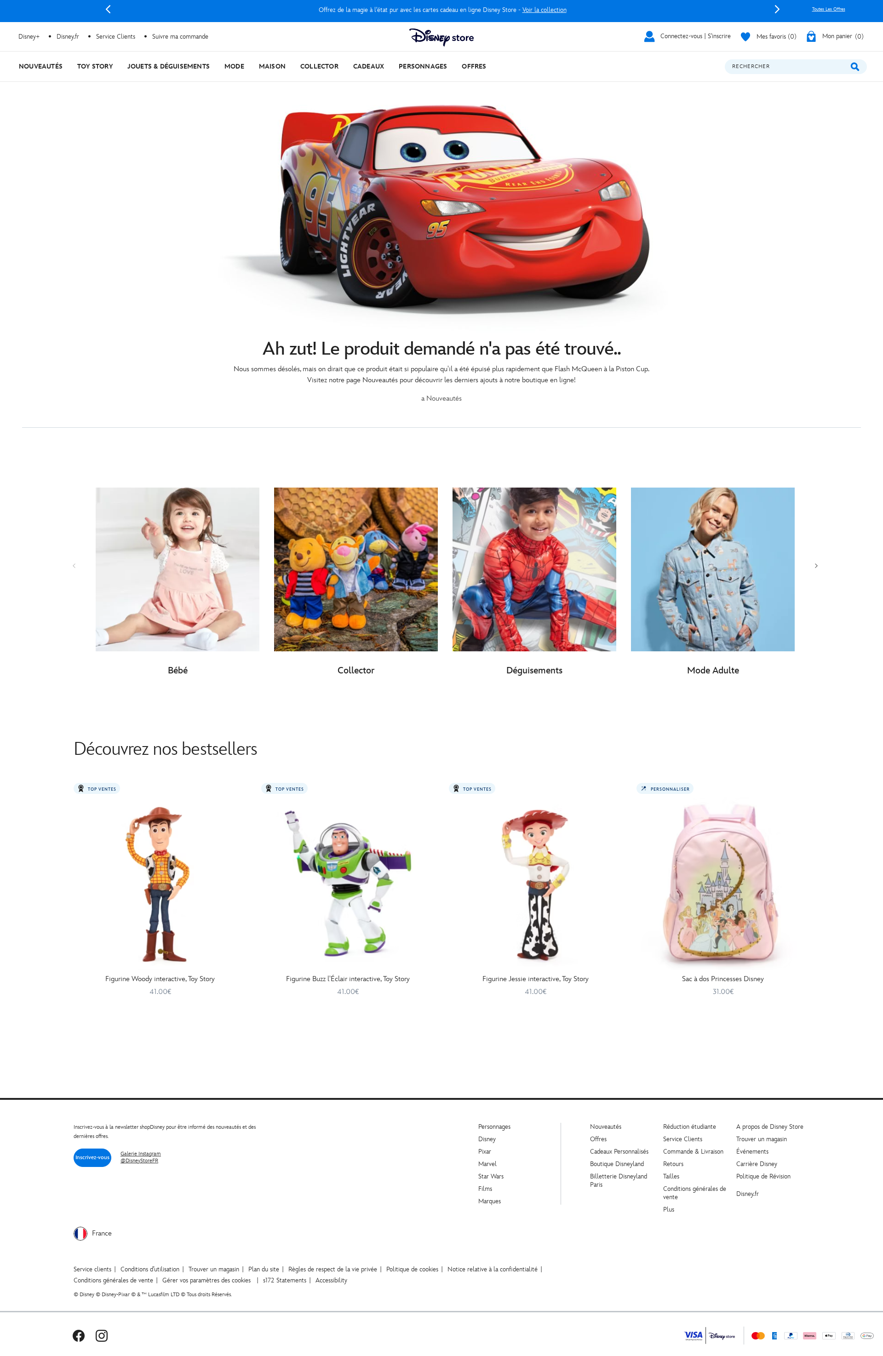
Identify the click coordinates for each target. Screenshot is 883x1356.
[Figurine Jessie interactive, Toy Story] (535, 883)
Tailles (671, 1176)
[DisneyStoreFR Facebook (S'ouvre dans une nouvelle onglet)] (79, 1335)
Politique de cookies (412, 1269)
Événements (752, 1151)
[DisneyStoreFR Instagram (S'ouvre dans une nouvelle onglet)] (102, 1335)
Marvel (487, 1164)
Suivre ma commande (180, 36)
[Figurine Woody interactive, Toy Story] (160, 883)
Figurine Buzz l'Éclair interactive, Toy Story (348, 979)
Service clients (92, 1269)
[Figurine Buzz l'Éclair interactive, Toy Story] (347, 883)
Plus (668, 1209)
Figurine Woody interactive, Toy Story (160, 979)
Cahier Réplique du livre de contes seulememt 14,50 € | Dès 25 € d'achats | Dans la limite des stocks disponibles (443, 10)
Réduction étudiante (689, 1127)
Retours (673, 1164)
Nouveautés (605, 1127)
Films (485, 1189)
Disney (487, 1139)
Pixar (484, 1151)
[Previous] (108, 9)
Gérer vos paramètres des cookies (206, 1280)
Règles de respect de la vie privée (332, 1269)
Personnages (494, 1127)
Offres (598, 1139)
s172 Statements (284, 1280)
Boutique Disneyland (617, 1164)
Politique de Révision (763, 1176)
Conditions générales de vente (113, 1280)
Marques (489, 1201)
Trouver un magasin (761, 1139)
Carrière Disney (756, 1164)
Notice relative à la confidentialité (492, 1269)
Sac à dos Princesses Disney (723, 979)
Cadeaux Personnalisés (619, 1151)
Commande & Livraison (693, 1151)
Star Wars (491, 1176)
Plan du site (263, 1269)
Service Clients (115, 36)
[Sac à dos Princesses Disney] (722, 883)
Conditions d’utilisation (149, 1269)
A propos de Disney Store (769, 1127)
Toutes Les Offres (828, 9)
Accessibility (331, 1280)
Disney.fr (68, 36)
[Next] (777, 9)
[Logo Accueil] (441, 37)
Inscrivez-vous (92, 1157)
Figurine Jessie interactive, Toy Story (535, 979)
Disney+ (29, 36)
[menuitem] (40, 66)
